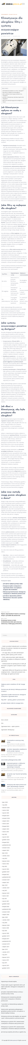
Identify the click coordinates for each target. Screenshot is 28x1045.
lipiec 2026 (5, 802)
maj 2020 (4, 922)
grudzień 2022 (5, 839)
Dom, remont (4, 720)
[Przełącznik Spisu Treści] (23, 88)
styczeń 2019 (5, 965)
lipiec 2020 (5, 917)
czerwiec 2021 (5, 887)
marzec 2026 (5, 810)
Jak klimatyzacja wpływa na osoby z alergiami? (13, 90)
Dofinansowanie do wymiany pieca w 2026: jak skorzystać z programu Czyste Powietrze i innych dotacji (13, 665)
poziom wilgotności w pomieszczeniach (13, 361)
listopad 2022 (5, 842)
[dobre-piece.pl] (12, 4)
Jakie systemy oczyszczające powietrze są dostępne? (12, 94)
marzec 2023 (5, 831)
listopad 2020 (5, 906)
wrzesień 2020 (6, 912)
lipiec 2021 (5, 885)
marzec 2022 (5, 863)
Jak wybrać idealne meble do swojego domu (12, 703)
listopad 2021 (5, 874)
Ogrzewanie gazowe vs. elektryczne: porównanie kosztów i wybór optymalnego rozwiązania (16, 765)
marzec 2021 (5, 896)
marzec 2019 (5, 960)
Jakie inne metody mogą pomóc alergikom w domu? (13, 101)
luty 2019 (4, 962)
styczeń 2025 (5, 813)
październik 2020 (6, 909)
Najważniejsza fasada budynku (9, 981)
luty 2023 (4, 834)
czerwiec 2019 (5, 952)
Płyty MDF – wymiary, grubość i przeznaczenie (13, 699)
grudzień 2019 (5, 936)
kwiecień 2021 (5, 893)
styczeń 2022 (5, 869)
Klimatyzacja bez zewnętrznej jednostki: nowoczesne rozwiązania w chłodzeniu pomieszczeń (11, 998)
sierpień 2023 (5, 829)
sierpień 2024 (5, 821)
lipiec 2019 (5, 949)
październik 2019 (6, 941)
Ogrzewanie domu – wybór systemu (10, 726)
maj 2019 (4, 954)
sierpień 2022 (5, 850)
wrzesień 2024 (6, 818)
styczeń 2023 (5, 837)
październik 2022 (6, 845)
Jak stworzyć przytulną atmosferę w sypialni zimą (13, 1032)
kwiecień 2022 (5, 861)
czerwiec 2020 (5, 920)
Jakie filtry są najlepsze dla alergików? (11, 92)
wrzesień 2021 (6, 879)
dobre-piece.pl (13, 1040)
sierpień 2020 (5, 914)
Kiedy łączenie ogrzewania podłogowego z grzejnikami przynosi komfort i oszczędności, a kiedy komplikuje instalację (13, 1011)
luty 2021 (4, 898)
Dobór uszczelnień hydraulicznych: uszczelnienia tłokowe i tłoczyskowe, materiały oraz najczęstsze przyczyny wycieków (14, 648)
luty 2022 (4, 866)
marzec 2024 (5, 823)
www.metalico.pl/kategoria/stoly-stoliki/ (11, 760)
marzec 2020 (5, 928)
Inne (2, 723)
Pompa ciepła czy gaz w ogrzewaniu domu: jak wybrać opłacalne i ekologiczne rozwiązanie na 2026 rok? (13, 986)
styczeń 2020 (5, 933)
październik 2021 (6, 877)
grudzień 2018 (5, 968)
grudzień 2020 (5, 904)
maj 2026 (4, 805)
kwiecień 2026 (5, 807)
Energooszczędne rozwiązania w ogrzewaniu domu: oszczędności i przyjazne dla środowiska (12, 587)
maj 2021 (4, 890)
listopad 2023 (5, 826)
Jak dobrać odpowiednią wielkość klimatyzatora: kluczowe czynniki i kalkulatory (13, 597)
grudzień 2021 (5, 871)
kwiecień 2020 (5, 925)
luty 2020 (4, 930)
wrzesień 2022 (6, 847)
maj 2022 (4, 858)
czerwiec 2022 (5, 855)
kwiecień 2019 (5, 957)
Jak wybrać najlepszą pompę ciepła (13, 583)
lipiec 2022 (5, 853)
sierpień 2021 (5, 882)
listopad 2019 (5, 938)
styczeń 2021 (5, 901)
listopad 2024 (5, 815)
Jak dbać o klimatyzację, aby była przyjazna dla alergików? (13, 98)
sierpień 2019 (5, 946)
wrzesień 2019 (6, 944)
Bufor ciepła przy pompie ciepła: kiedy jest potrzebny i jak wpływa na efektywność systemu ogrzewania (13, 659)
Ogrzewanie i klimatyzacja (9, 14)
